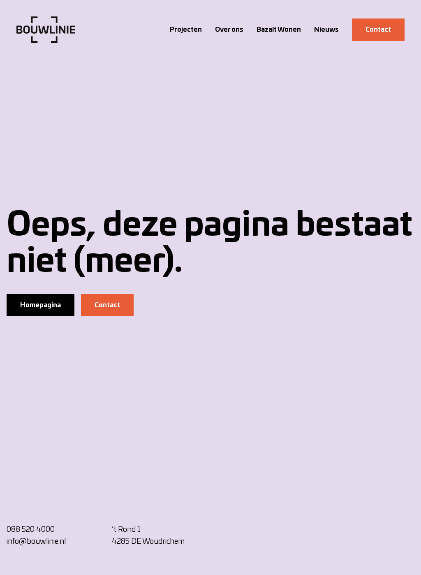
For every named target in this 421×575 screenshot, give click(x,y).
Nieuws (326, 29)
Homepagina (40, 305)
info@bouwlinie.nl (36, 541)
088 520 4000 (31, 529)
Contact (378, 29)
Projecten (186, 29)
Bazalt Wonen (279, 29)
